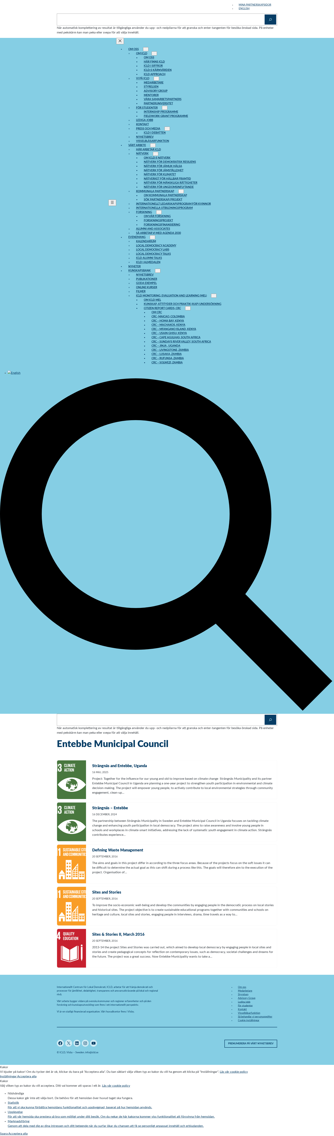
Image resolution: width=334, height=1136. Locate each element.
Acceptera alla (27, 1076)
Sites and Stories (106, 892)
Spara (4, 1133)
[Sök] (270, 19)
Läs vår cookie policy (234, 1071)
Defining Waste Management (117, 850)
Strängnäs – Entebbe (110, 808)
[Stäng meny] (120, 41)
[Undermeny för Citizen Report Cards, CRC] (188, 308)
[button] (167, 711)
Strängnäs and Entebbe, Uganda (119, 766)
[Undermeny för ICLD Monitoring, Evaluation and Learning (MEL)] (213, 296)
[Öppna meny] (112, 203)
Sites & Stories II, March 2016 (118, 934)
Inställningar (8, 1076)
